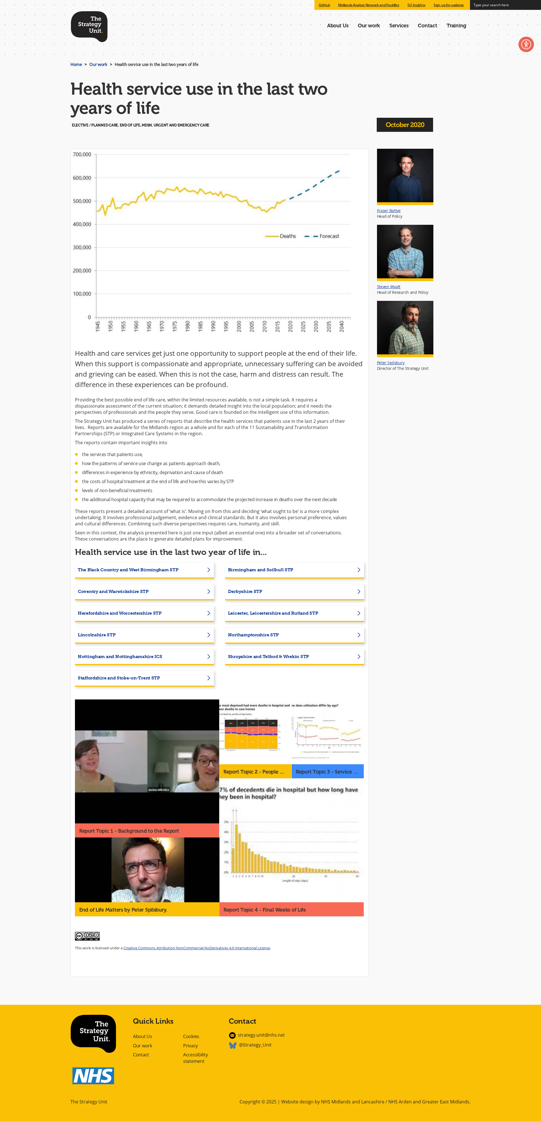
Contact (427, 26)
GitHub (324, 5)
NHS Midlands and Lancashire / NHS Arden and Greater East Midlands (395, 1102)
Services (399, 26)
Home (76, 64)
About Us (338, 26)
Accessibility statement (195, 1058)
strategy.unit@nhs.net (261, 1035)
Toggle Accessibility (526, 44)
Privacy (190, 1046)
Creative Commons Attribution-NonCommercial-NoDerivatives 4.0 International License (196, 947)
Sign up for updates (449, 5)
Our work (369, 26)
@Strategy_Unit (255, 1045)
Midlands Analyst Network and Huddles (368, 5)
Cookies (191, 1036)
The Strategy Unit (89, 25)
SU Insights (416, 5)
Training (456, 26)
